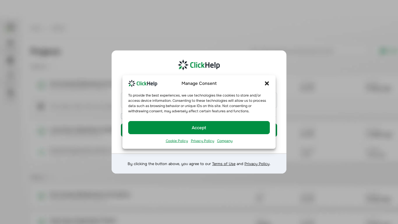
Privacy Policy (202, 141)
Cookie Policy (177, 141)
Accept (199, 128)
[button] (267, 83)
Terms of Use (223, 163)
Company (225, 141)
